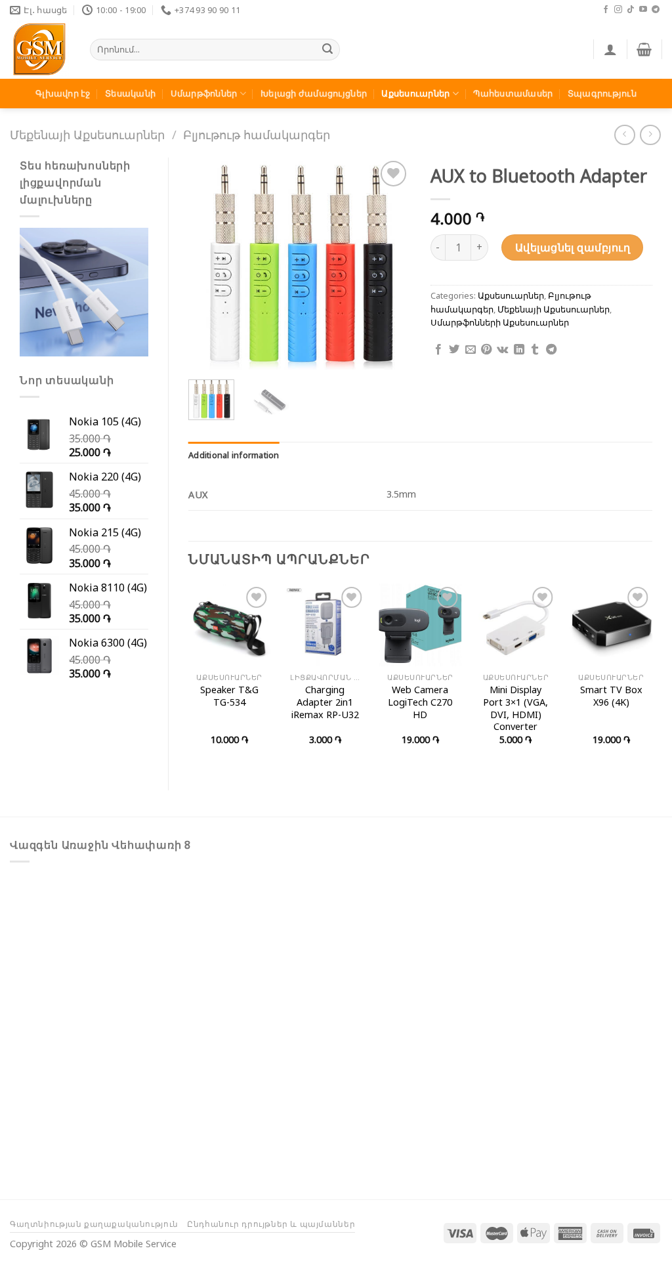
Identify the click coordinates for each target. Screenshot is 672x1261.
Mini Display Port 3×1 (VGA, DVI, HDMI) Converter (515, 708)
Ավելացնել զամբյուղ (573, 247)
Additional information (234, 455)
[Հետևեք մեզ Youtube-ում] (643, 9)
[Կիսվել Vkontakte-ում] (502, 350)
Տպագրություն (602, 93)
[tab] (234, 455)
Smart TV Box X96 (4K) (611, 696)
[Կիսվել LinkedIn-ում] (519, 350)
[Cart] (644, 49)
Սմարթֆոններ (204, 93)
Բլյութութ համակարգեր (256, 134)
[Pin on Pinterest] (486, 350)
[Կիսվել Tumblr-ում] (535, 350)
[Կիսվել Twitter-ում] (454, 350)
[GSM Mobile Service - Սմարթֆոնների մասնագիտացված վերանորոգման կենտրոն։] (40, 49)
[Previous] (209, 264)
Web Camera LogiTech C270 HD (420, 702)
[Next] (390, 264)
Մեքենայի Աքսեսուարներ (87, 134)
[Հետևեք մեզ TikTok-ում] (631, 9)
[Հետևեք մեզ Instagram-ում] (618, 9)
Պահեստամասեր (513, 93)
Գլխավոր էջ (63, 93)
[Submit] (328, 50)
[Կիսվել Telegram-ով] (551, 350)
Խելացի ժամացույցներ (314, 93)
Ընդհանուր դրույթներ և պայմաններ (271, 1223)
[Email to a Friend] (470, 350)
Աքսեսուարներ (415, 93)
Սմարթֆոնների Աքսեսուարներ (499, 322)
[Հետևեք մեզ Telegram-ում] (656, 9)
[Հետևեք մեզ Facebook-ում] (606, 9)
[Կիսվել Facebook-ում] (438, 350)
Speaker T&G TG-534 (229, 696)
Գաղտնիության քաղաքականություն (94, 1223)
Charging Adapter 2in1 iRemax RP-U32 (325, 702)
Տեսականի (130, 93)
